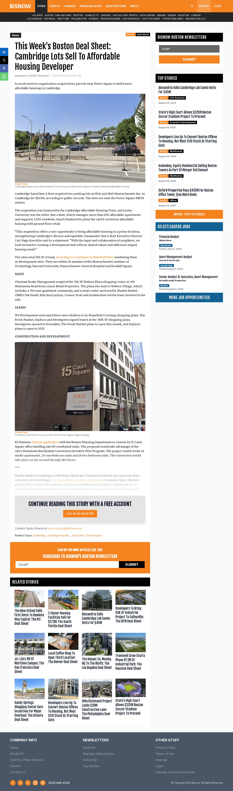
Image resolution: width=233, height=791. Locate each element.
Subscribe (90, 760)
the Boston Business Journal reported (77, 480)
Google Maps (21, 184)
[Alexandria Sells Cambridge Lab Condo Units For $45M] (97, 609)
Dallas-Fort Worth (125, 15)
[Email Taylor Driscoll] (79, 76)
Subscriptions (116, 6)
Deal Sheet (143, 34)
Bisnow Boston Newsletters (182, 37)
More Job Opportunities (189, 297)
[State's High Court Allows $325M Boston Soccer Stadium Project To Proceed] (130, 701)
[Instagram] (35, 783)
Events (54, 6)
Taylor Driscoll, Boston (64, 75)
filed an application (45, 442)
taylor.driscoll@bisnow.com (65, 528)
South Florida (151, 18)
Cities (41, 6)
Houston (183, 15)
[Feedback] (43, 783)
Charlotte (92, 15)
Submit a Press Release (26, 760)
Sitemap (161, 760)
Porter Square (94, 535)
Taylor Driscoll (35, 528)
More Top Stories (189, 214)
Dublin (172, 15)
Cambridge (39, 535)
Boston (78, 15)
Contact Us (18, 772)
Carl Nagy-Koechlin (58, 535)
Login (217, 6)
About (134, 6)
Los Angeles (34, 18)
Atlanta (37, 15)
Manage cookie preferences (175, 772)
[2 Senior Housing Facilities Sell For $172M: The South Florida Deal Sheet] (63, 609)
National (49, 18)
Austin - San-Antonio (58, 15)
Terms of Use (165, 753)
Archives (89, 747)
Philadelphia (79, 18)
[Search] (192, 6)
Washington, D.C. (195, 18)
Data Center (147, 15)
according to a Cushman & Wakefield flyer (85, 257)
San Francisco (131, 18)
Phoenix (94, 18)
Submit (132, 565)
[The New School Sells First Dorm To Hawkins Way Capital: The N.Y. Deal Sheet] (29, 609)
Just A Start (77, 535)
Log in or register (80, 513)
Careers (70, 6)
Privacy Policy (166, 747)
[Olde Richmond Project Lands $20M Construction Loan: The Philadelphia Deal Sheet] (97, 701)
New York (63, 18)
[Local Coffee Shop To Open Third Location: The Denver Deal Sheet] (63, 654)
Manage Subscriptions (98, 753)
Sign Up (204, 6)
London (196, 15)
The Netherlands (172, 18)
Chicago (106, 15)
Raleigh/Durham (110, 18)
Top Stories (91, 766)
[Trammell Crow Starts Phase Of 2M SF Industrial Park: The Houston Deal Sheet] (130, 654)
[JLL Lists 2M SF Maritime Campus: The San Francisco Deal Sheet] (29, 654)
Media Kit (17, 753)
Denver (161, 15)
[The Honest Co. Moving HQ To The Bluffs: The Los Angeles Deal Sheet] (97, 654)
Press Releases (90, 6)
